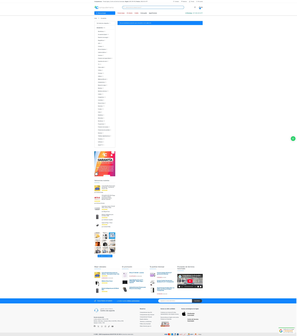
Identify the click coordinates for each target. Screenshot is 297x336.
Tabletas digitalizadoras (104, 136)
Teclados (101, 139)
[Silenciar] (198, 286)
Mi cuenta (200, 1)
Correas (101, 46)
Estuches (101, 106)
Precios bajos (121, 13)
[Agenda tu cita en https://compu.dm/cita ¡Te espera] (112, 235)
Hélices (100, 76)
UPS (100, 43)
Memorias (101, 118)
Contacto (177, 1)
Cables (100, 94)
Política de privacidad (145, 323)
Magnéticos (101, 40)
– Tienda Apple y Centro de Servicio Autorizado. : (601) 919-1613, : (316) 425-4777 (121, 1)
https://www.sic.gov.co (145, 326)
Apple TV (101, 145)
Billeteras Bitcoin (103, 79)
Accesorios (101, 27)
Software (101, 142)
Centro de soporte (107, 311)
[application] (190, 281)
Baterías (101, 88)
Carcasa (101, 73)
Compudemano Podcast (146, 317)
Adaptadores (102, 82)
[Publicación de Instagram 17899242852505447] (112, 250)
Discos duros (102, 103)
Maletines (101, 115)
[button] (293, 138)
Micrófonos (101, 31)
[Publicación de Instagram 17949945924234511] (112, 243)
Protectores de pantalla (104, 130)
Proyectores (102, 124)
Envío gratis (144, 13)
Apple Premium (153, 13)
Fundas (101, 109)
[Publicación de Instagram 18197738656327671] (97, 235)
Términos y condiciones (145, 321)
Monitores (101, 121)
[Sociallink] (94, 326)
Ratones (100, 133)
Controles (101, 100)
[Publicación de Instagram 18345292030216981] (105, 250)
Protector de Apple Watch (105, 58)
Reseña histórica (144, 319)
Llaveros (101, 55)
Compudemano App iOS (146, 312)
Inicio (95, 18)
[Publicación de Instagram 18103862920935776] (105, 243)
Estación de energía (103, 37)
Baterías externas (103, 91)
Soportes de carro (103, 61)
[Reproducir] (179, 286)
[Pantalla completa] (200, 286)
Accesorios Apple (103, 34)
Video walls (101, 67)
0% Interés (129, 13)
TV (99, 64)
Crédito (136, 13)
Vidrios (100, 70)
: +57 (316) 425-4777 (194, 13)
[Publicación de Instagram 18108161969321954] (97, 250)
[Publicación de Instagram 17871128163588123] (105, 235)
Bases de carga (102, 85)
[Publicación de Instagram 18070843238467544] (97, 243)
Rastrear (185, 1)
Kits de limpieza (102, 49)
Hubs (100, 112)
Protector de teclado (104, 127)
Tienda (192, 1)
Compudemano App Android (147, 314)
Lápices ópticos (102, 52)
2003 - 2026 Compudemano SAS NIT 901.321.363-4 (108, 334)
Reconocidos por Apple (166, 317)
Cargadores (102, 97)
